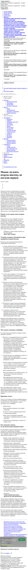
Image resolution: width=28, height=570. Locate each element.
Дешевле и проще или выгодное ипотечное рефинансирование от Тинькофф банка (15, 535)
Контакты (16, 564)
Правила (14, 565)
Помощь (3, 564)
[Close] (16, 94)
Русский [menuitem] (6, 88)
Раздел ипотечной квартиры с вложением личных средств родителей (15, 523)
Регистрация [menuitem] (10, 91)
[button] (8, 11)
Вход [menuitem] (5, 91)
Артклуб (8, 115)
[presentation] (15, 187)
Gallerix (7, 553)
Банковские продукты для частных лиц (14, 521)
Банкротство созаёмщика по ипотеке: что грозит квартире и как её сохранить (15, 529)
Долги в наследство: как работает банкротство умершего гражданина (13, 526)
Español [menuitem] (14, 88)
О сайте (11, 564)
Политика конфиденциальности (15, 567)
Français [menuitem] (19, 88)
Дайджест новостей (9, 82)
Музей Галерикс (8, 97)
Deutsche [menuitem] (23, 88)
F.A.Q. (7, 564)
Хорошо (22, 539)
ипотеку (6, 211)
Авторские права (5, 568)
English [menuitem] (10, 88)
